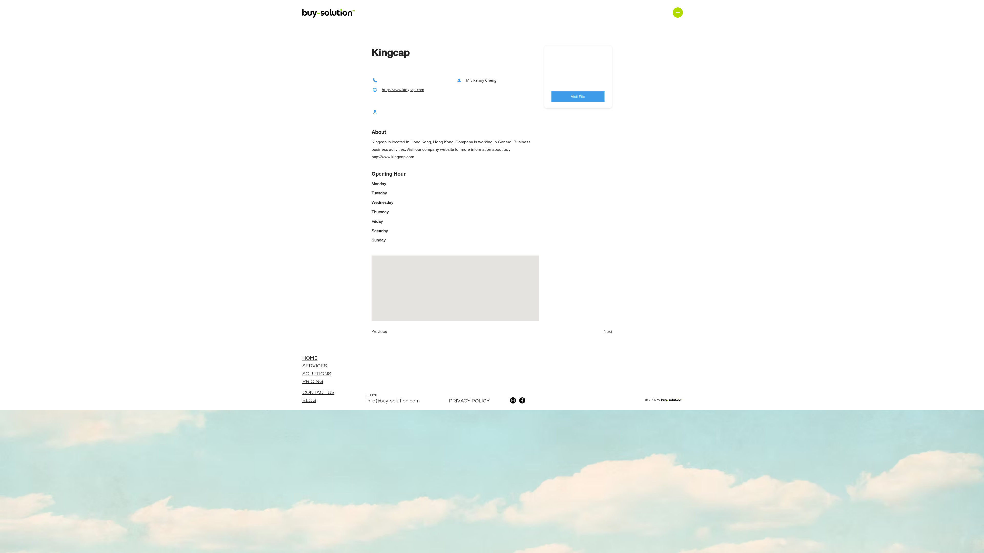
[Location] (375, 112)
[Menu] (677, 12)
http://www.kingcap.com (403, 89)
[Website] (375, 90)
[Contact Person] (459, 80)
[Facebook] (522, 400)
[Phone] (375, 80)
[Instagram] (513, 400)
